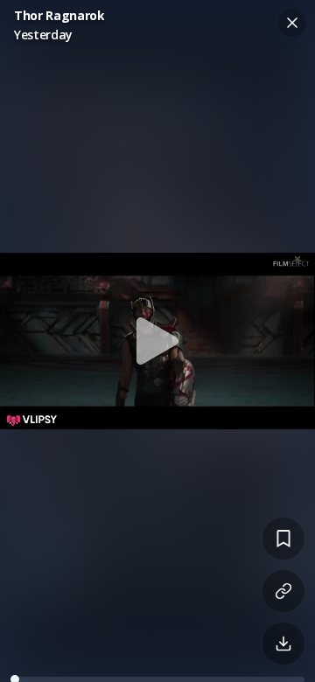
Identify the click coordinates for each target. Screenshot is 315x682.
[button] (157, 341)
